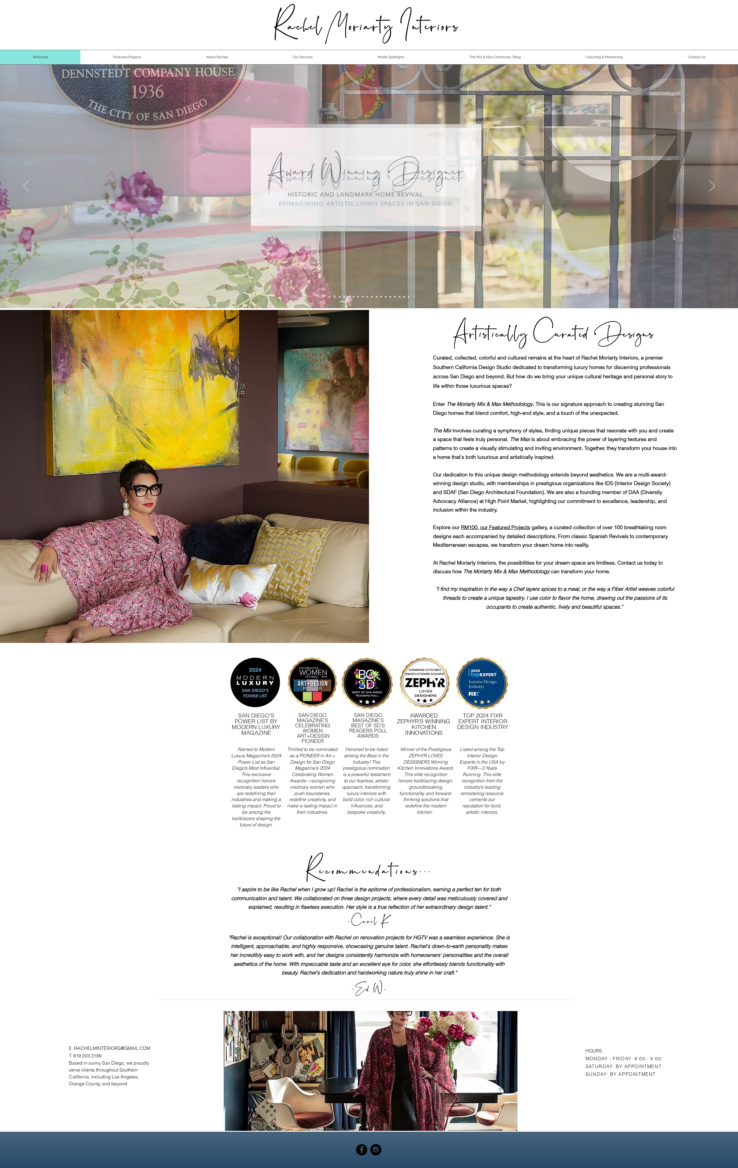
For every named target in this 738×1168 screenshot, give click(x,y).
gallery (538, 527)
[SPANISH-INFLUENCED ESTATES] (390, 297)
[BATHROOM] (409, 297)
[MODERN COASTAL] (363, 297)
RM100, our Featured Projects (495, 527)
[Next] (712, 186)
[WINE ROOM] (358, 297)
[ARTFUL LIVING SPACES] (344, 297)
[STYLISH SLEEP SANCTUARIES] (372, 297)
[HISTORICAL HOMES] (334, 297)
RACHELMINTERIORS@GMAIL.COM (112, 1048)
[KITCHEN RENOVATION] (349, 297)
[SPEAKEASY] (376, 297)
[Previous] (26, 186)
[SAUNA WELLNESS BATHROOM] (339, 297)
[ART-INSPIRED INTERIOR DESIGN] (329, 297)
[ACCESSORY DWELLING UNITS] (404, 297)
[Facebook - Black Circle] (361, 1149)
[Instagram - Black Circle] (375, 1149)
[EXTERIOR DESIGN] (399, 297)
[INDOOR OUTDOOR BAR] (381, 297)
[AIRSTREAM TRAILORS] (353, 297)
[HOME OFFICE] (395, 297)
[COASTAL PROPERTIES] (367, 297)
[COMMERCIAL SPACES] (386, 297)
